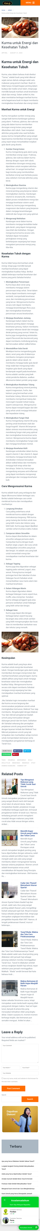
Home (3, 10)
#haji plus (6, 763)
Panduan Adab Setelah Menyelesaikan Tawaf (16, 1184)
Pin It (16, 754)
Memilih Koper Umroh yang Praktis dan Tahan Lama (29, 833)
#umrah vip (21, 766)
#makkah (25, 763)
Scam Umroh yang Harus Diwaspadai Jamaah (17, 1193)
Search (4, 1095)
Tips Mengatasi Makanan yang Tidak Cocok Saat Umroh (28, 783)
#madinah (16, 763)
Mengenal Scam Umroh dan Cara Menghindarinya (18, 1189)
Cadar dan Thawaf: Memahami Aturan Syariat (28, 885)
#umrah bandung (8, 766)
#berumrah (21, 760)
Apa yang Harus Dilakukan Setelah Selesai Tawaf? (18, 1161)
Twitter (28, 751)
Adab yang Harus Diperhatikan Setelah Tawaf (17, 1174)
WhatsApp (7, 754)
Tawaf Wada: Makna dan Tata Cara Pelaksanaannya (29, 934)
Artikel (10, 10)
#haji (30, 760)
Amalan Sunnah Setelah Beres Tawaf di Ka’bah (17, 1179)
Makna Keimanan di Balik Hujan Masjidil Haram (29, 983)
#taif (33, 763)
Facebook (19, 751)
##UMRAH (11, 760)
